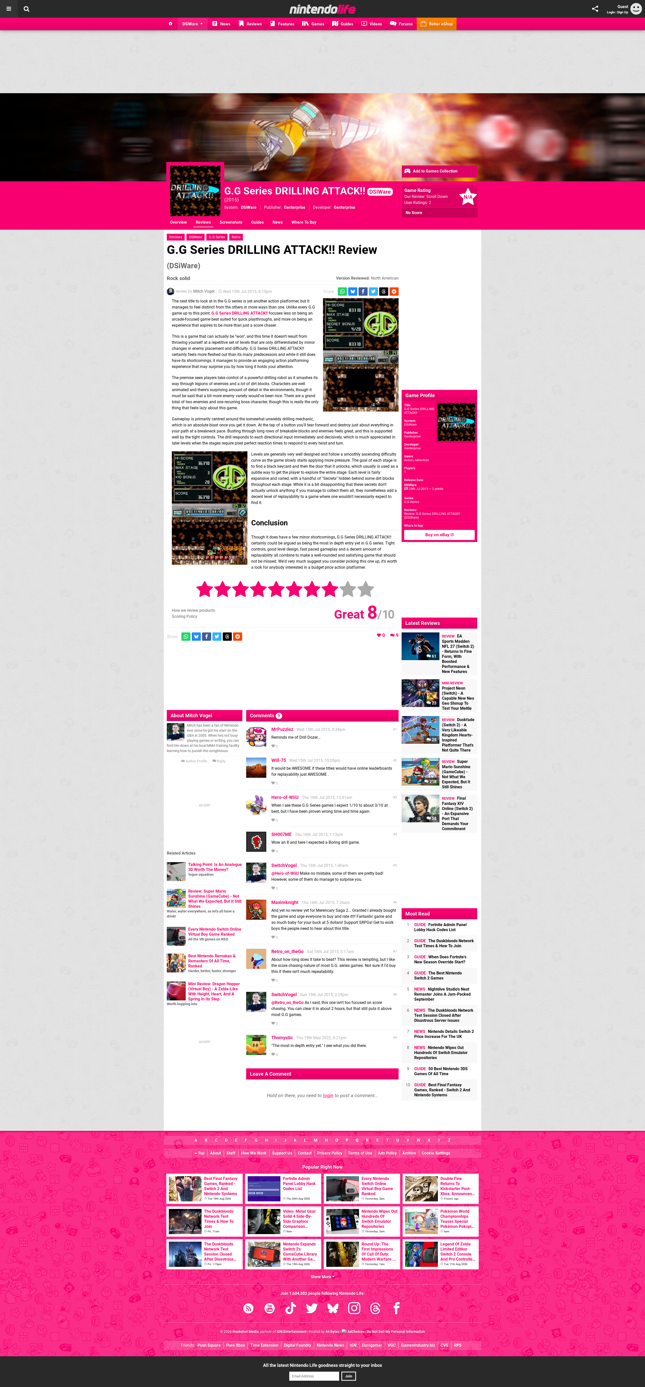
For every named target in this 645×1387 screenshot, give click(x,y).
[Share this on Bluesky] (352, 291)
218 (432, 781)
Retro (236, 237)
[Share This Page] (595, 9)
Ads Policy (387, 1153)
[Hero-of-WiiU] (256, 812)
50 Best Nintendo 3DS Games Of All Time (441, 1071)
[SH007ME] (256, 849)
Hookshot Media (246, 1332)
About (215, 1153)
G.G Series (217, 237)
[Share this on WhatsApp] (342, 291)
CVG (444, 1345)
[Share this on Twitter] (373, 291)
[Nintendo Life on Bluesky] (333, 1309)
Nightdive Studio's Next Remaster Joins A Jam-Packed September (442, 994)
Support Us (282, 1153)
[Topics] (9, 9)
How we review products (193, 610)
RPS (458, 1345)
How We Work (254, 1153)
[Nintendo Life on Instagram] (354, 1309)
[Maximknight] (256, 917)
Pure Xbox (235, 1345)
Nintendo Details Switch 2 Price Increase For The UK (444, 1034)
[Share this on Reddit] (394, 291)
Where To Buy (304, 222)
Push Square (209, 1345)
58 (433, 818)
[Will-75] (256, 775)
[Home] (170, 24)
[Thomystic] (256, 1052)
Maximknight (284, 902)
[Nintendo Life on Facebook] (396, 1309)
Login (611, 12)
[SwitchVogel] (256, 880)
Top (201, 1153)
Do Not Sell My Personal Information (396, 1332)
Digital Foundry (297, 1345)
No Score (414, 212)
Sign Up (622, 12)
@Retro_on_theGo (287, 1002)
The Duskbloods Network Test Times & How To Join (444, 943)
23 (433, 703)
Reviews (203, 222)
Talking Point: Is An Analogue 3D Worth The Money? (215, 867)
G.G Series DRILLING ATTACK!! (307, 191)
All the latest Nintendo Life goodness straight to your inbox (322, 1365)
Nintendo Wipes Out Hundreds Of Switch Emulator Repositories (441, 1052)
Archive (409, 1153)
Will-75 (278, 760)
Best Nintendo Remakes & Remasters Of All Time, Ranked (212, 961)
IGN (353, 1345)
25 (433, 739)
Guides (257, 222)
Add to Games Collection (435, 171)
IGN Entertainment (292, 1332)
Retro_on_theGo (287, 951)
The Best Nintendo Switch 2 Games (438, 975)
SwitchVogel (284, 865)
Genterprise (412, 436)
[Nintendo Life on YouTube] (269, 1309)
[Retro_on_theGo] (256, 966)
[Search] (26, 9)
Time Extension (264, 1345)
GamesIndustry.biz (418, 1345)
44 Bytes (332, 1332)
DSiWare (248, 207)
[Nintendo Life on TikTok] (290, 1309)
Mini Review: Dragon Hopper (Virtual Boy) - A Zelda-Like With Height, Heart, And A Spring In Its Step (214, 991)
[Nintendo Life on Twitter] (312, 1309)
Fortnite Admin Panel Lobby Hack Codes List (440, 927)
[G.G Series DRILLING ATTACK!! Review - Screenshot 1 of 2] (361, 355)
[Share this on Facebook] (363, 291)
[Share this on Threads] (383, 291)
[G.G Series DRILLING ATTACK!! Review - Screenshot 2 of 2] (209, 508)
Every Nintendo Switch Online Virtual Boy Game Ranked (214, 932)
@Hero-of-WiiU (285, 873)
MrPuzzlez (282, 729)
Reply (220, 761)
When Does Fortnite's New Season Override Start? (440, 959)
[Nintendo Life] (322, 9)
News (278, 222)
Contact (305, 1153)
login (328, 1095)
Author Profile (196, 761)
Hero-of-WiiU (285, 797)
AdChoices (356, 1332)
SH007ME (281, 834)
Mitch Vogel (203, 291)
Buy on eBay (437, 534)
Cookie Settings (436, 1153)
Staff (231, 1153)
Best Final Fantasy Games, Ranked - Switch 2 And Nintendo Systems (442, 1089)
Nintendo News (330, 1345)
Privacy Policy (329, 1153)
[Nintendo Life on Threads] (375, 1309)
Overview (178, 222)
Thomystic (282, 1037)
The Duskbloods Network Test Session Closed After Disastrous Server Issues (443, 1015)
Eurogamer (372, 1345)
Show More (321, 1276)
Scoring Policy (184, 616)
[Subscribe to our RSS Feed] (248, 1309)
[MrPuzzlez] (256, 744)
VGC (392, 1345)
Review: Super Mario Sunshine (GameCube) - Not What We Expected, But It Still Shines (214, 899)
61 (433, 656)
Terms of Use (360, 1153)
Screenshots (231, 222)
